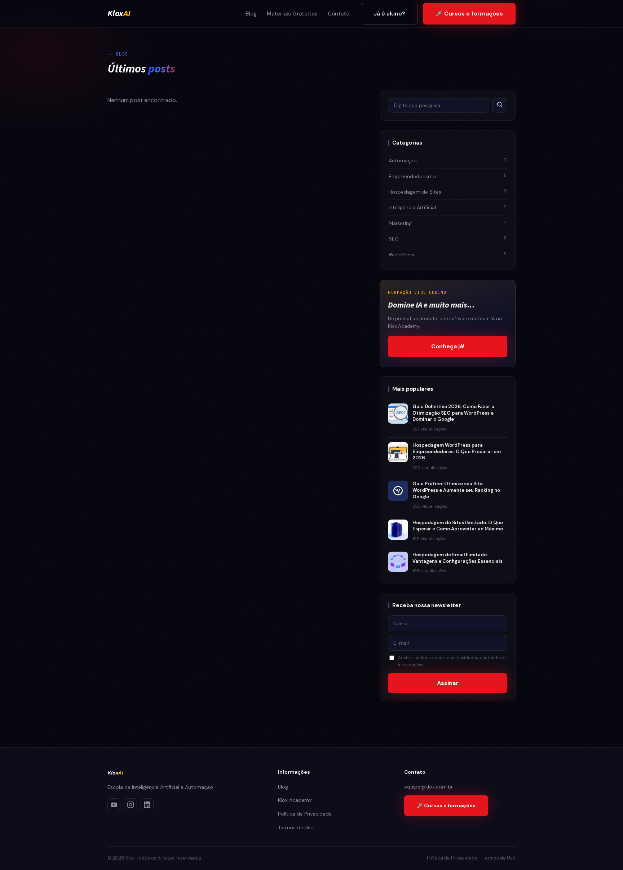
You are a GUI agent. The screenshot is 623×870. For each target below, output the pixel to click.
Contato (338, 13)
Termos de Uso (296, 827)
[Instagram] (130, 804)
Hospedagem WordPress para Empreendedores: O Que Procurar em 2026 (456, 451)
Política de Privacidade (305, 814)
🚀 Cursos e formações (469, 13)
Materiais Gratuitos (292, 13)
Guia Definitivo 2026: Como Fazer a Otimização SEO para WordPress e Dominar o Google (453, 412)
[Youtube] (113, 804)
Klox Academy (295, 800)
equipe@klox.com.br (428, 786)
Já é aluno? (389, 13)
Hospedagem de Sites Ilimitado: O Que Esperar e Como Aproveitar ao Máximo (457, 526)
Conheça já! (447, 346)
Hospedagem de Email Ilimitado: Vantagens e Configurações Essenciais (457, 558)
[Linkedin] (147, 804)
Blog (251, 13)
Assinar (447, 683)
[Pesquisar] (499, 105)
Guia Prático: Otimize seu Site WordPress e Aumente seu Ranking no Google (456, 490)
